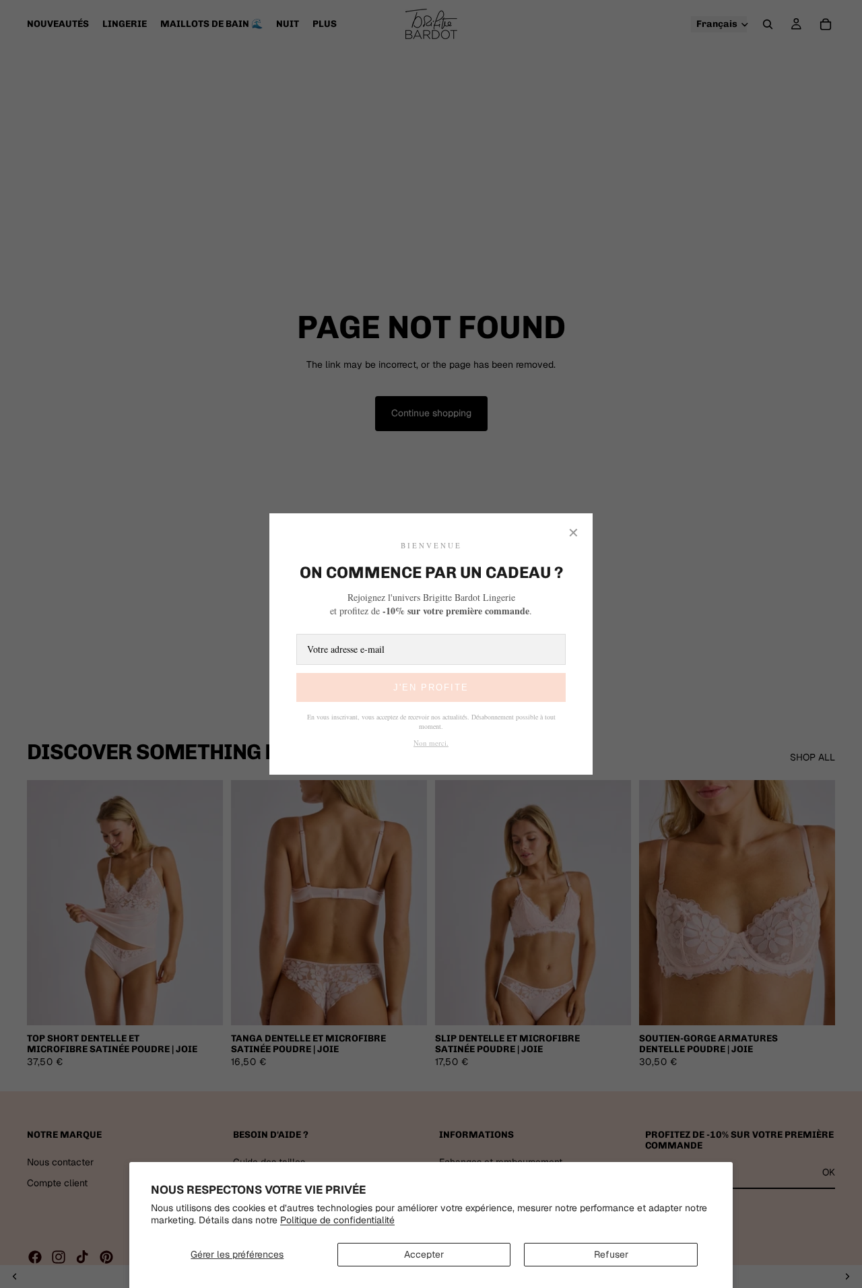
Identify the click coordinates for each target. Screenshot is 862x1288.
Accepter (424, 1254)
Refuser (611, 1254)
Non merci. (431, 743)
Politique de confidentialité (337, 1220)
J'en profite (431, 687)
